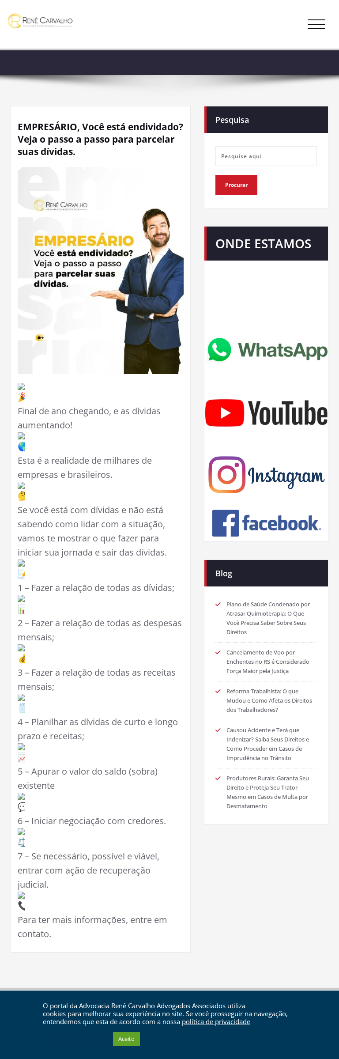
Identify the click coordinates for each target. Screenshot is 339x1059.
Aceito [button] (126, 1039)
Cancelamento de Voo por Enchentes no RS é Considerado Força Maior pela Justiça (267, 661)
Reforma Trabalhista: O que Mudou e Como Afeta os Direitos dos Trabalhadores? (269, 700)
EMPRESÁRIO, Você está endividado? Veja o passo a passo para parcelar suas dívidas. (100, 139)
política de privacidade (216, 1021)
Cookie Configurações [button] (76, 1039)
